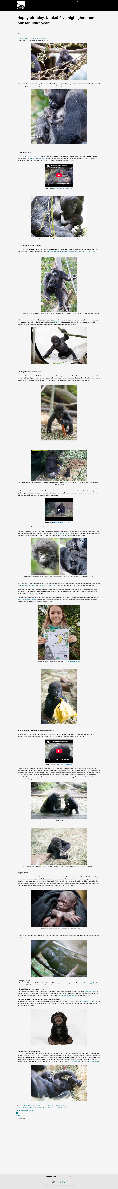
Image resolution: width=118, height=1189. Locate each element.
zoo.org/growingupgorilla (87, 983)
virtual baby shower (90, 991)
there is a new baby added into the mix (35, 877)
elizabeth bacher (61, 1105)
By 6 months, (58, 322)
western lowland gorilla (25, 1110)
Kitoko (47, 1107)
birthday (24, 1105)
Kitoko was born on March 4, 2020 (28, 156)
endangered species (23, 1107)
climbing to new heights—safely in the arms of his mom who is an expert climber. (71, 251)
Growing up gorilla (37, 1107)
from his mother (59, 320)
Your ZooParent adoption (87, 1001)
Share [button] (18, 1116)
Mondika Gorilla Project (29, 585)
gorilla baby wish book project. (27, 599)
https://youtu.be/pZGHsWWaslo (62, 188)
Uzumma (64, 1107)
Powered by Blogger (60, 1182)
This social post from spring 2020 (62, 533)
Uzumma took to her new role (39, 158)
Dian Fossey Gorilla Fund (47, 585)
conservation (32, 1105)
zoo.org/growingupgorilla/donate (67, 995)
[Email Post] (17, 1113)
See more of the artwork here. (72, 661)
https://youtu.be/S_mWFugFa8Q (63, 764)
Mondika (58, 1107)
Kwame (52, 1107)
